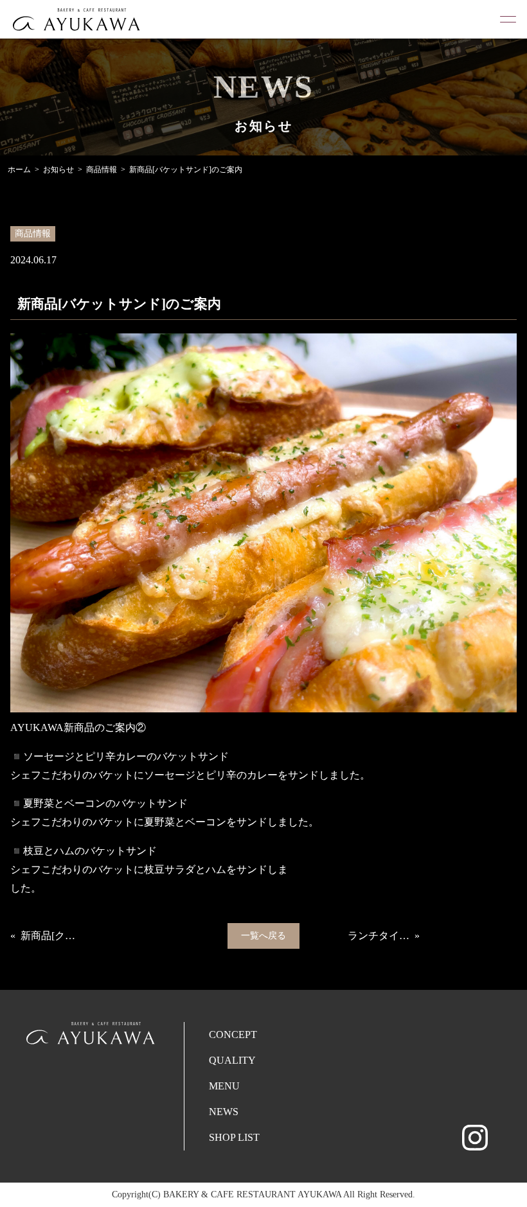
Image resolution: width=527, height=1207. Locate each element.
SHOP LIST (234, 1137)
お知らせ (58, 169)
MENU (224, 1085)
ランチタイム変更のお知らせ (378, 935)
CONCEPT (233, 1034)
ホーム (19, 169)
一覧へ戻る (263, 935)
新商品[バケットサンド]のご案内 (185, 169)
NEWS (223, 1111)
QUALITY (232, 1060)
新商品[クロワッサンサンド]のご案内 (51, 935)
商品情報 (101, 169)
